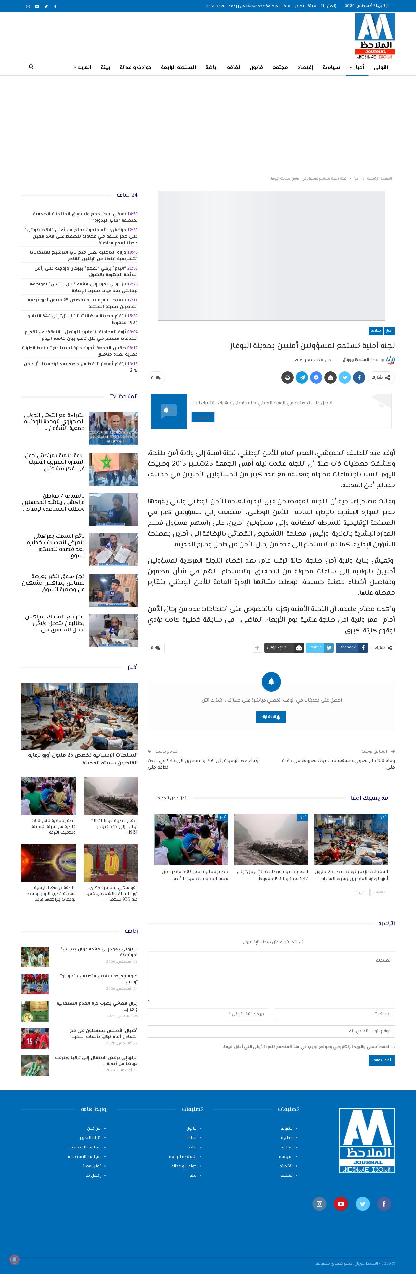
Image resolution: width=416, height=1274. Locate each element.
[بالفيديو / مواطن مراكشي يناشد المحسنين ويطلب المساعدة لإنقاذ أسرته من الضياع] (113, 509)
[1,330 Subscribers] (341, 1214)
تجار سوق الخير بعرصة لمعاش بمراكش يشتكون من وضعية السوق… (53, 583)
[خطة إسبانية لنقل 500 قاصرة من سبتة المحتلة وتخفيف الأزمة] (191, 839)
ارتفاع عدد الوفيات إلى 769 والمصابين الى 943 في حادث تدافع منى (204, 764)
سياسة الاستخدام (84, 1157)
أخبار (359, 68)
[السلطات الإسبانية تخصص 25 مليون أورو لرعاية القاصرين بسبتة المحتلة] (351, 839)
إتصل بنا (328, 6)
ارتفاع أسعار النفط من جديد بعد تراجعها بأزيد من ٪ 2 (81, 367)
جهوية (286, 1128)
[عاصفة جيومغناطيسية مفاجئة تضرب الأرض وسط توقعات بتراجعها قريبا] (48, 863)
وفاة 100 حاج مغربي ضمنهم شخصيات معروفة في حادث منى (338, 764)
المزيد (84, 68)
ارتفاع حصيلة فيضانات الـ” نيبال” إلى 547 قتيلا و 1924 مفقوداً (82, 319)
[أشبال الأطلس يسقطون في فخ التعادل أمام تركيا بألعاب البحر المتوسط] (35, 1038)
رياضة (211, 68)
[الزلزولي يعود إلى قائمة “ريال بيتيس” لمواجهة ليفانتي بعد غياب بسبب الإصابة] (35, 957)
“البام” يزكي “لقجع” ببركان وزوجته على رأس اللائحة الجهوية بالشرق (86, 272)
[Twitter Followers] (362, 1214)
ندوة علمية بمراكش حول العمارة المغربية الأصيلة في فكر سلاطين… (55, 462)
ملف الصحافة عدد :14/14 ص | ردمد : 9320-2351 (248, 6)
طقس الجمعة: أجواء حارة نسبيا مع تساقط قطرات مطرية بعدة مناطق (80, 351)
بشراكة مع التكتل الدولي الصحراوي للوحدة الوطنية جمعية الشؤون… (54, 422)
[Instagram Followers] (319, 1214)
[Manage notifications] (14, 1259)
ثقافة (233, 68)
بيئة (105, 68)
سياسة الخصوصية (84, 1147)
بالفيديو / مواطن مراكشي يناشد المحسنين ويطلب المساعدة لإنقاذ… (53, 503)
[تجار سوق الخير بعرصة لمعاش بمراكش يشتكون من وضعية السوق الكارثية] (113, 590)
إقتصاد (305, 68)
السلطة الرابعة (178, 68)
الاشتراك (203, 417)
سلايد (376, 331)
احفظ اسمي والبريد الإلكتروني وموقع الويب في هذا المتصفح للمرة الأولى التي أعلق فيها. (306, 1047)
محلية (287, 1147)
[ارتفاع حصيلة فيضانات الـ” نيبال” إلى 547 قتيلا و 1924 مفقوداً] (271, 839)
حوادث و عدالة (135, 68)
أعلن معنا (92, 1166)
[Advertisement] (208, 124)
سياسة (331, 68)
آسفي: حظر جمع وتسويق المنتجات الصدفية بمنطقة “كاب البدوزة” (85, 217)
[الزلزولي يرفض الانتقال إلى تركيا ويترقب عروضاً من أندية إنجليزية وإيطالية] (35, 1065)
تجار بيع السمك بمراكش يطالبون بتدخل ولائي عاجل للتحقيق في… (55, 624)
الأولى (381, 68)
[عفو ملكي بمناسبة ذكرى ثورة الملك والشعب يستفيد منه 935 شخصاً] (111, 863)
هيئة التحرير (305, 6)
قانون (256, 68)
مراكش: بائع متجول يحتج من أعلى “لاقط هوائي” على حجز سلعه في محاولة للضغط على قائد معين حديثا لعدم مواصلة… (81, 237)
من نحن (94, 1128)
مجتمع (280, 68)
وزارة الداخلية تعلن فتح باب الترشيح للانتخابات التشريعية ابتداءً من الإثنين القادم (84, 256)
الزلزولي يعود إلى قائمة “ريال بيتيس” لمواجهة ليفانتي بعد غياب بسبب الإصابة (84, 288)
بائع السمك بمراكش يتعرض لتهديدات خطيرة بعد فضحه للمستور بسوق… (56, 546)
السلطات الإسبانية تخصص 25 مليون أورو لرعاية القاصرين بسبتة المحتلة (83, 304)
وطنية (286, 1138)
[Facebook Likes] (384, 1214)
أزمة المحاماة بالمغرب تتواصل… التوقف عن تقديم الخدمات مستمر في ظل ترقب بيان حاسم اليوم (81, 335)
